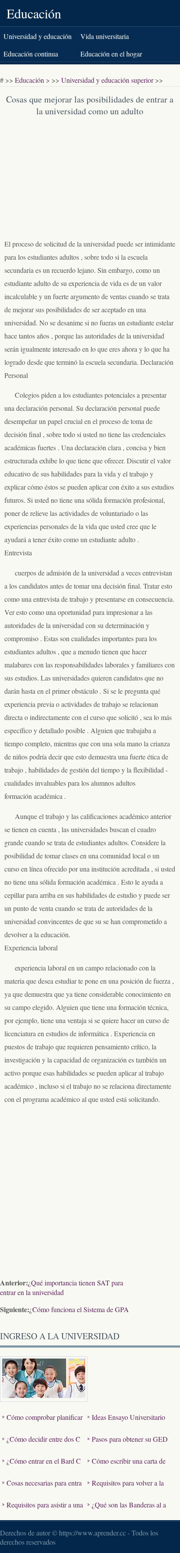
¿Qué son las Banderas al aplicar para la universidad (126, 1511)
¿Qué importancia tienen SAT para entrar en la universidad (61, 1287)
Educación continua (30, 53)
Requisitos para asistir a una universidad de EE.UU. (42, 1511)
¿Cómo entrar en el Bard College (41, 1467)
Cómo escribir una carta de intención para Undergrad (126, 1467)
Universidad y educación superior (107, 80)
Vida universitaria (104, 36)
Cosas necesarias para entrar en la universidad (42, 1489)
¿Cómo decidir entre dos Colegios (41, 1445)
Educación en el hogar (111, 53)
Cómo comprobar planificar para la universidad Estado (42, 1423)
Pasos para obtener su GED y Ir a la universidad (127, 1445)
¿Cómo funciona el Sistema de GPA (79, 1309)
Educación (34, 13)
